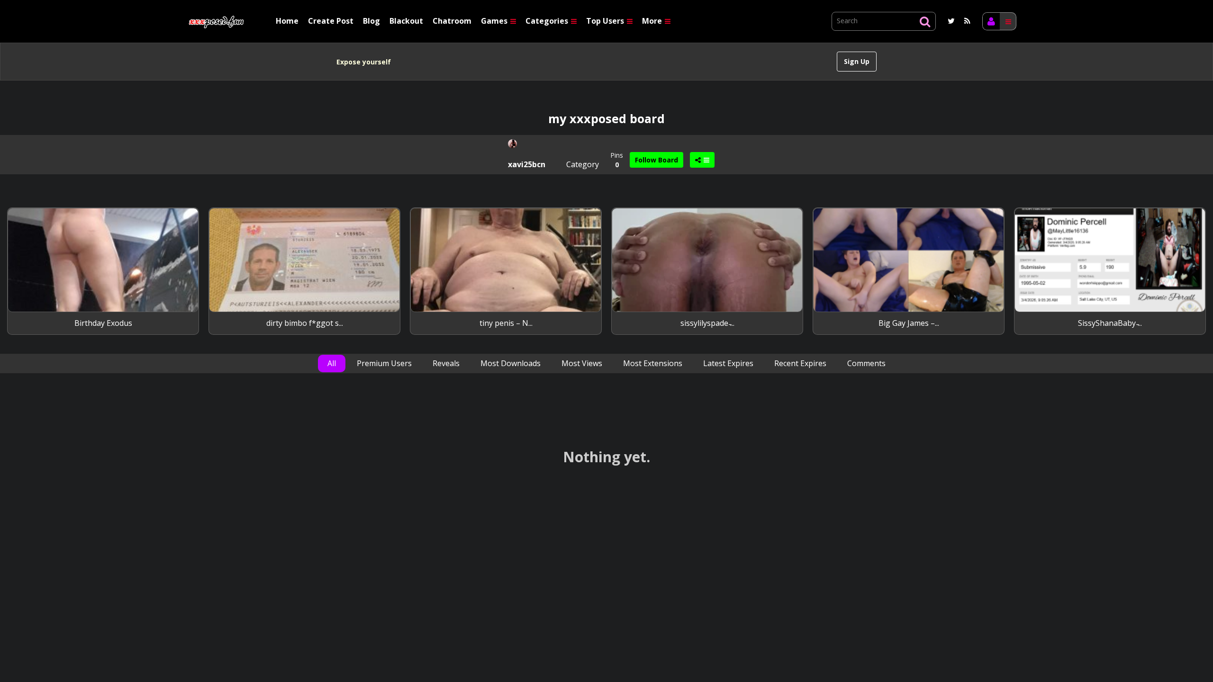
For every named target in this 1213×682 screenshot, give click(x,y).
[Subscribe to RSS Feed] (967, 21)
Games (495, 21)
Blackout (406, 21)
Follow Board (656, 159)
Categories (547, 21)
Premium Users (384, 363)
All (331, 363)
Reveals (446, 363)
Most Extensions (652, 363)
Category (582, 164)
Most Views (581, 363)
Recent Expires (800, 363)
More (653, 21)
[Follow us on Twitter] (951, 21)
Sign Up (856, 61)
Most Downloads (510, 363)
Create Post (330, 21)
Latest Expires (728, 363)
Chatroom (452, 21)
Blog (371, 21)
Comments (866, 363)
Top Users (606, 21)
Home (287, 21)
